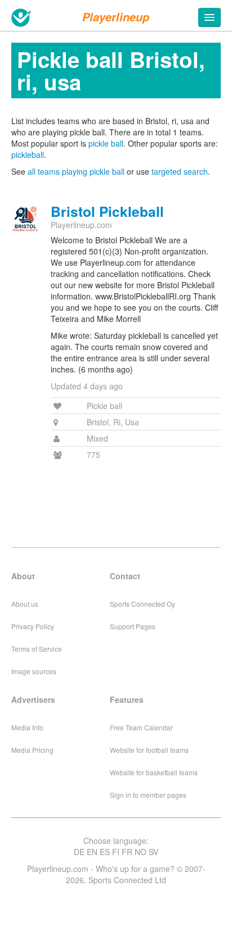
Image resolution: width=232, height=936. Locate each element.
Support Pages (132, 626)
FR (127, 851)
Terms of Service (36, 648)
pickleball (27, 154)
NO (140, 851)
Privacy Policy (32, 626)
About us (24, 603)
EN (92, 851)
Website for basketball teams (154, 772)
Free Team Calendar (141, 727)
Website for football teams (149, 750)
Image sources (33, 671)
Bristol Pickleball (107, 211)
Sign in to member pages (148, 794)
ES (105, 851)
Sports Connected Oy (142, 603)
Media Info (27, 727)
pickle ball (105, 143)
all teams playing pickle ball (76, 171)
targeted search (179, 171)
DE (79, 851)
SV (153, 851)
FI (115, 851)
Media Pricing (32, 750)
